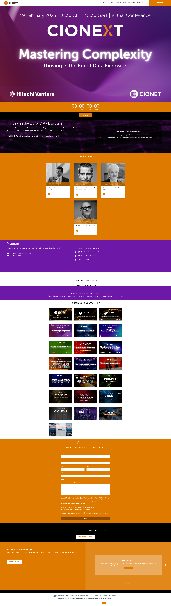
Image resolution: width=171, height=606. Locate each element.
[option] (128, 135)
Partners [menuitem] (140, 3)
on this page (84, 296)
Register (160, 3)
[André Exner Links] (77, 195)
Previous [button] (91, 135)
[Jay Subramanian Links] (49, 194)
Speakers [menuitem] (110, 3)
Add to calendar (16, 255)
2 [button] (128, 145)
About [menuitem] (104, 3)
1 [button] (126, 145)
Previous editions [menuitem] (129, 3)
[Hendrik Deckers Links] (77, 231)
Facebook (111, 296)
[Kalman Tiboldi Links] (104, 194)
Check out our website (85, 536)
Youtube (105, 296)
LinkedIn (98, 296)
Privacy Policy (91, 595)
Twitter (120, 296)
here (97, 294)
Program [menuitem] (118, 3)
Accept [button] (104, 602)
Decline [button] (109, 602)
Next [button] (165, 135)
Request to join (14, 561)
